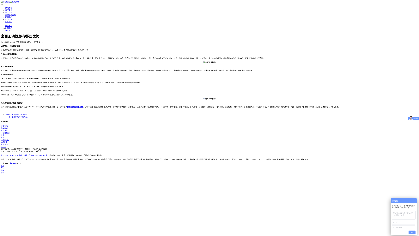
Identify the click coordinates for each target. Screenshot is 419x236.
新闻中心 (8, 28)
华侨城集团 (5, 133)
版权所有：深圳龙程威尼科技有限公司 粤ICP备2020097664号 (24, 155)
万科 (2, 137)
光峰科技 (4, 142)
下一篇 (16, 117)
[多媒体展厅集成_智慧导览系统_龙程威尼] (209, 2)
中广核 (3, 147)
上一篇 (16, 114)
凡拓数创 (4, 128)
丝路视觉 (4, 131)
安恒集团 (4, 144)
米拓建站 (13, 163)
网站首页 (8, 8)
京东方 (3, 135)
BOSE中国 (5, 140)
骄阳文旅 (4, 126)
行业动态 (8, 30)
